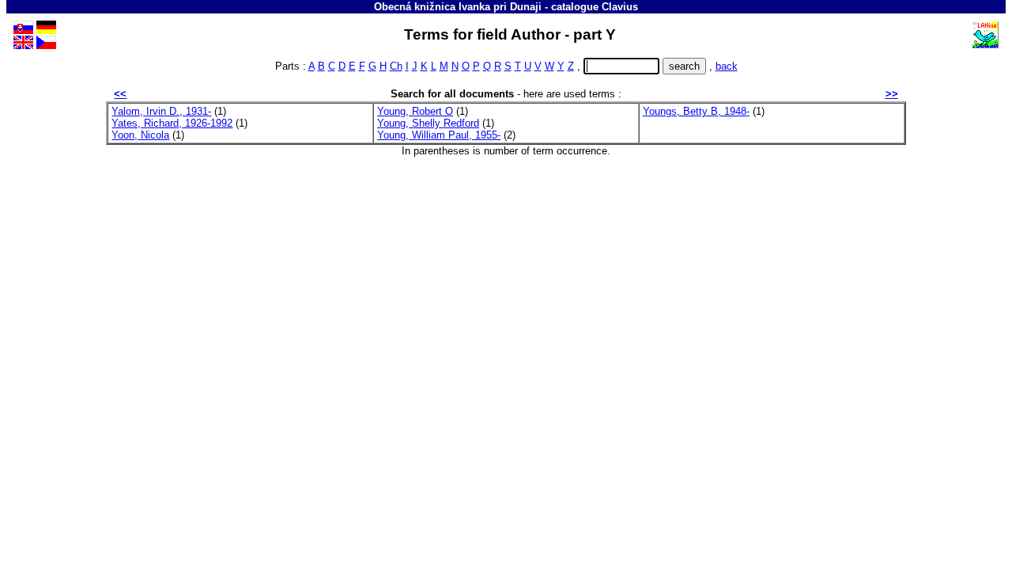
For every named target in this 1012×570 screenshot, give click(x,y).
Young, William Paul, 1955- (438, 135)
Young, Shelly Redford (428, 123)
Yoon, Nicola (140, 135)
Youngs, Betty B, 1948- (696, 111)
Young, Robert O (415, 111)
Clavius (620, 7)
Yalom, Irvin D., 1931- (161, 111)
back (727, 66)
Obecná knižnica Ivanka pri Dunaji (458, 7)
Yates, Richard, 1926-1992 (171, 123)
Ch (396, 66)
